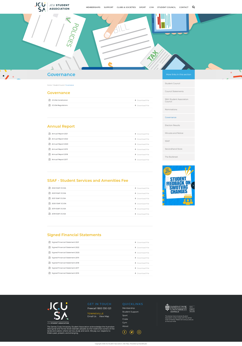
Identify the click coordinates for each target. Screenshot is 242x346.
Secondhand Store (173, 149)
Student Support (130, 312)
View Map (104, 316)
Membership (128, 308)
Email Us (91, 316)
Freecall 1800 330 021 (99, 308)
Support (108, 7)
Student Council (166, 7)
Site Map (126, 344)
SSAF (167, 141)
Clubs (125, 319)
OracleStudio (142, 344)
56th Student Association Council (176, 100)
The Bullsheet (171, 157)
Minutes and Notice (174, 133)
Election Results (172, 125)
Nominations (171, 109)
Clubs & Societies (126, 7)
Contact (183, 7)
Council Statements (174, 91)
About (125, 326)
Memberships (93, 7)
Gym (151, 7)
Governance (170, 117)
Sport (142, 7)
